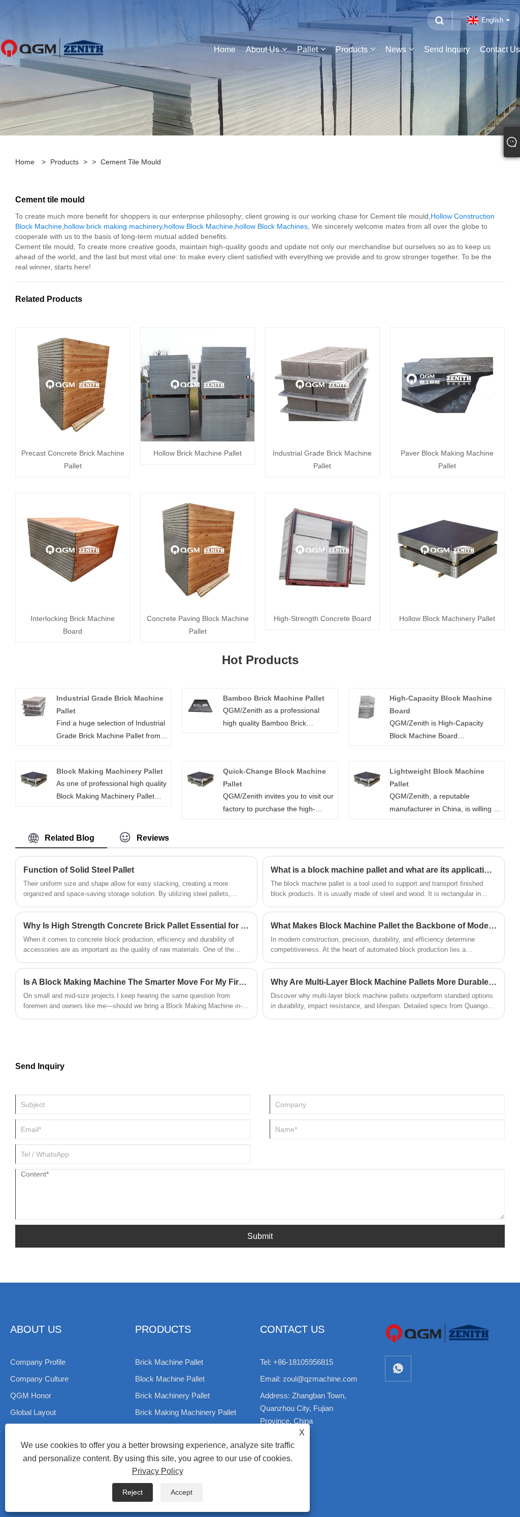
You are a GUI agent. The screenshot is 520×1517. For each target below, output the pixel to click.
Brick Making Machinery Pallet (185, 1412)
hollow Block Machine (198, 226)
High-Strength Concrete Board (322, 618)
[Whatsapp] (398, 1369)
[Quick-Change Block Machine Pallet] (200, 779)
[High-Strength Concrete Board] (322, 549)
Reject (132, 1492)
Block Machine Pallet (170, 1378)
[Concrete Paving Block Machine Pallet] (197, 549)
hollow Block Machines (271, 226)
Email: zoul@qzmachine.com (309, 1378)
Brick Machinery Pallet (172, 1395)
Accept (181, 1492)
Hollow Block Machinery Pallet (447, 618)
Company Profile (38, 1362)
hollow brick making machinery (113, 226)
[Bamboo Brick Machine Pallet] (200, 706)
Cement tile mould (131, 162)
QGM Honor (30, 1395)
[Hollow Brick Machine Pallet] (197, 384)
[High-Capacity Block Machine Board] (367, 706)
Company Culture (39, 1378)
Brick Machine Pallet (169, 1362)
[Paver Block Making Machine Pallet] (447, 384)
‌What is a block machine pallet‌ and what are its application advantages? (384, 870)
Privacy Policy (157, 1471)
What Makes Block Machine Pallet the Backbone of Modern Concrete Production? (384, 925)
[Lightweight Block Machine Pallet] (367, 779)
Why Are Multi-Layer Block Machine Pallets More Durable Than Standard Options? (384, 982)
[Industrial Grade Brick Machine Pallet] (322, 384)
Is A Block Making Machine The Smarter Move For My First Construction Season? (136, 982)
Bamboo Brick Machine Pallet (273, 698)
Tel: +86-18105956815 (296, 1362)
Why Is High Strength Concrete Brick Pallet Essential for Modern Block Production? (136, 925)
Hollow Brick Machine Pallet (197, 453)
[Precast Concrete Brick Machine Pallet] (72, 384)
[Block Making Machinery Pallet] (34, 779)
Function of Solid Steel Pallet (78, 870)
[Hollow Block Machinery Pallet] (447, 549)
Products (64, 162)
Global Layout (33, 1412)
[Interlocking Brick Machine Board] (72, 549)
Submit (260, 1236)
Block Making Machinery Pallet (109, 771)
